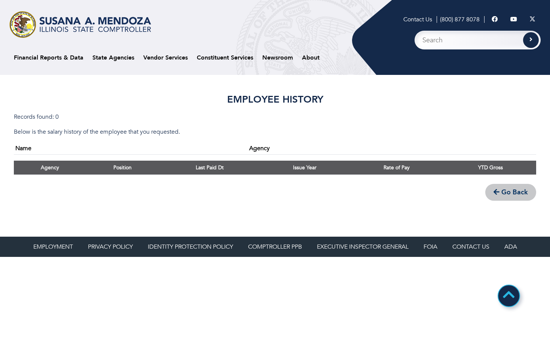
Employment (53, 247)
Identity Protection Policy (190, 247)
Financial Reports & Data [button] (48, 58)
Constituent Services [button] (225, 58)
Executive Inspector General (363, 247)
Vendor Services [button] (165, 58)
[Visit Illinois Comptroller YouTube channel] (514, 19)
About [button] (311, 58)
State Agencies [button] (113, 58)
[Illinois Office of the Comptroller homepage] (80, 24)
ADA (510, 247)
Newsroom (277, 58)
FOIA (430, 247)
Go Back (513, 192)
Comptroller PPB (275, 247)
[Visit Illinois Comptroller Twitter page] (532, 19)
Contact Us (417, 19)
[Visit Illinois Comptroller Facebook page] (494, 19)
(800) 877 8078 (460, 19)
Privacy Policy (110, 247)
